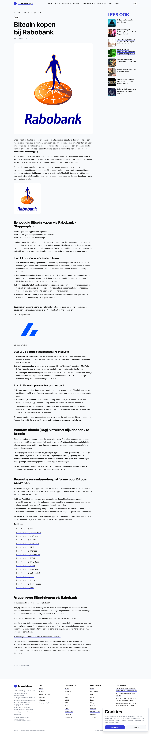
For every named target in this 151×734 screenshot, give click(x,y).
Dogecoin (68, 714)
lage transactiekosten (54, 406)
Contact (116, 3)
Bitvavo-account (35, 278)
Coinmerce (31, 509)
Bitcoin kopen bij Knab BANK (28, 554)
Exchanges (66, 3)
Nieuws (21, 13)
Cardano (93, 709)
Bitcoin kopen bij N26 (25, 547)
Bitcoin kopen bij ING (25, 588)
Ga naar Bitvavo (20, 345)
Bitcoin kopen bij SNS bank (27, 536)
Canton (92, 706)
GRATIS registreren (22, 315)
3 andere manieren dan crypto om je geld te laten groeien (126, 704)
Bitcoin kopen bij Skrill (25, 576)
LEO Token (94, 691)
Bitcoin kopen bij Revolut (26, 580)
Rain (91, 694)
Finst (24, 499)
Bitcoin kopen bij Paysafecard (28, 584)
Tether (67, 694)
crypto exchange (24, 626)
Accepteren (115, 727)
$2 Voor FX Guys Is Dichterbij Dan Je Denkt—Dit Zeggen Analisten (125, 699)
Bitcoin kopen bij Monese (26, 551)
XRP (66, 703)
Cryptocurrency (44, 694)
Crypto (56, 3)
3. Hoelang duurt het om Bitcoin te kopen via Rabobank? (37, 637)
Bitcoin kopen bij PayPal (26, 540)
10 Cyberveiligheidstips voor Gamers (125, 694)
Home (50, 3)
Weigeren (136, 727)
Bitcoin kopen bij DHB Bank (27, 562)
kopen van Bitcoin (25, 242)
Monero (92, 697)
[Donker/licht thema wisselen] (135, 3)
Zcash (92, 700)
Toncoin (93, 717)
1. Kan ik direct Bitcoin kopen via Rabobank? (32, 603)
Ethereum (68, 691)
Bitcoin (30, 149)
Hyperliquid (69, 717)
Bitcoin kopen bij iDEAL (25, 558)
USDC (67, 700)
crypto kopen (47, 453)
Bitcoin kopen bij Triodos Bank (28, 532)
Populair (76, 3)
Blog (110, 3)
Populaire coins (88, 3)
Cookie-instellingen (45, 703)
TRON (67, 709)
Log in (33, 366)
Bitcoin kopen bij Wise (25, 529)
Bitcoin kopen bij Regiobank (27, 543)
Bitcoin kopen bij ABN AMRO (28, 573)
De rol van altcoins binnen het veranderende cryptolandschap (126, 689)
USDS (92, 688)
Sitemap (42, 700)
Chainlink (93, 714)
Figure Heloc (69, 711)
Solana (67, 706)
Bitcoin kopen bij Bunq (25, 565)
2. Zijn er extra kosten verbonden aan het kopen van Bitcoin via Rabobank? (45, 618)
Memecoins (101, 3)
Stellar (92, 703)
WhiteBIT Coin (95, 711)
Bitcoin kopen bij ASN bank (27, 569)
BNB (66, 697)
